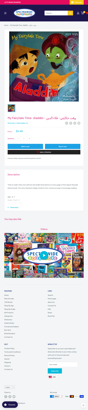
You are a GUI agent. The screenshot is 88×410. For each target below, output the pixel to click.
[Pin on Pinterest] (70, 123)
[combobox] (53, 377)
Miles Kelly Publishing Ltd (18, 123)
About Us (51, 302)
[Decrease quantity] (18, 138)
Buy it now (63, 146)
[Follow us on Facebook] (5, 396)
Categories (8, 316)
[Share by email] (78, 123)
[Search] (70, 13)
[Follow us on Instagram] (9, 396)
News (50, 312)
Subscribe (78, 2)
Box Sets (7, 330)
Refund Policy (9, 355)
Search (50, 295)
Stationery (8, 319)
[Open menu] (5, 13)
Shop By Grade (9, 309)
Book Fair (51, 316)
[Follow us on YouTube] (13, 396)
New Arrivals (9, 298)
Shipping (7, 362)
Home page (52, 298)
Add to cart (25, 146)
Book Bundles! (9, 333)
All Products (8, 312)
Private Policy (9, 348)
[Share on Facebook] (66, 123)
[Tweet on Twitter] (74, 123)
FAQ (49, 309)
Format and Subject (11, 326)
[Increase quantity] (29, 138)
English (7, 387)
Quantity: (11, 138)
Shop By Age (9, 305)
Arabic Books (9, 323)
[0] (82, 13)
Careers (7, 366)
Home (6, 25)
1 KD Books (8, 302)
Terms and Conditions (12, 352)
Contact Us (8, 337)
